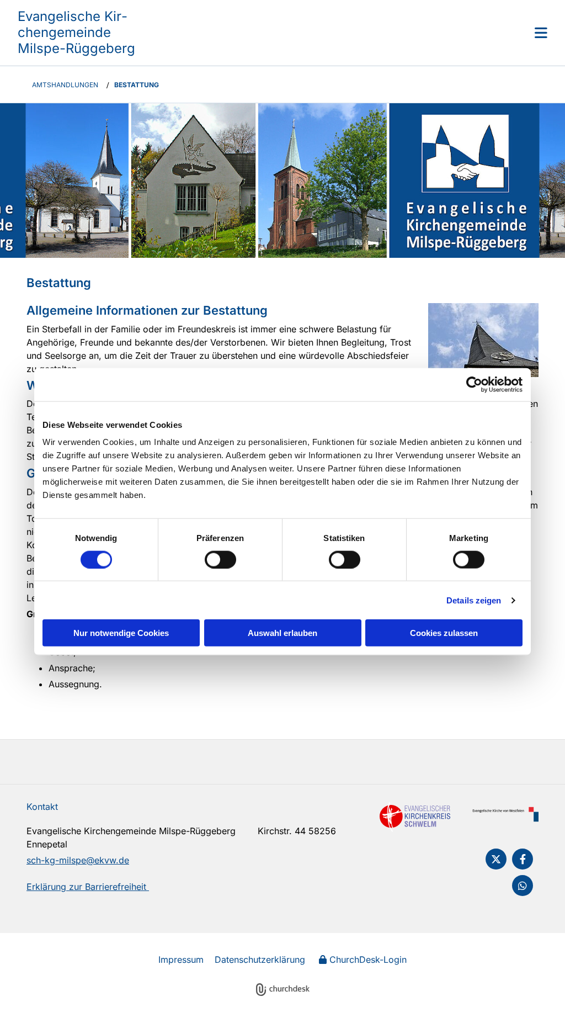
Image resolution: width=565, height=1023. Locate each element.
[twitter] (496, 859)
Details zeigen (473, 600)
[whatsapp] (522, 885)
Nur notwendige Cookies (121, 633)
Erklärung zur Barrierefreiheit (87, 886)
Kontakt (42, 806)
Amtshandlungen (65, 85)
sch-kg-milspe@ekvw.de (77, 860)
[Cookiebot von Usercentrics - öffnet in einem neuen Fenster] (474, 384)
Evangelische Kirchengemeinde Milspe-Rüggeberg (76, 32)
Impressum (181, 959)
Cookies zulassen (444, 633)
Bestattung (136, 85)
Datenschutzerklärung (260, 959)
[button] (348, 32)
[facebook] (522, 859)
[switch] (220, 559)
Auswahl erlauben (282, 633)
